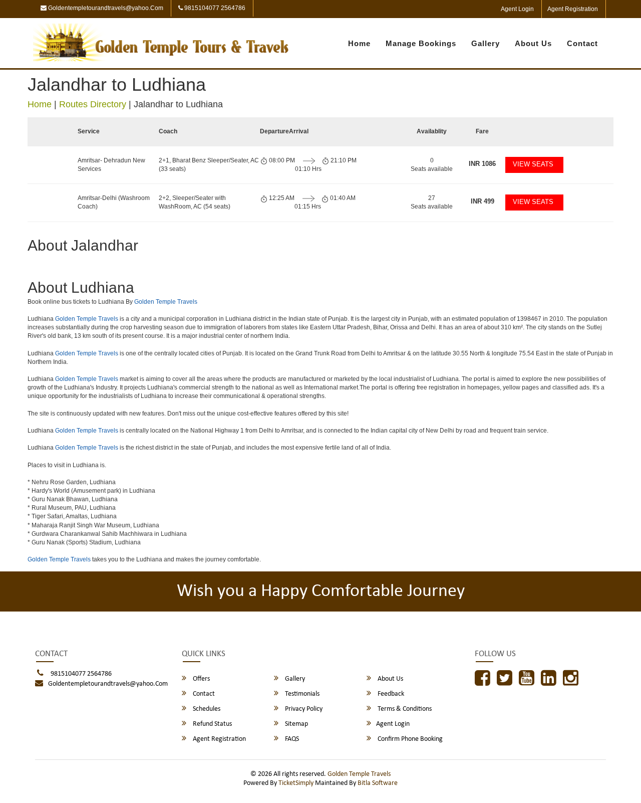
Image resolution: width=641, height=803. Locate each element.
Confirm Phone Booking (409, 739)
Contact (582, 43)
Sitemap (295, 724)
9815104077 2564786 (214, 8)
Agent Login (517, 9)
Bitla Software (378, 783)
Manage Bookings (421, 43)
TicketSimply (295, 783)
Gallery (485, 43)
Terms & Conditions (404, 709)
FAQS (291, 739)
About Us (533, 43)
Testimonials (301, 694)
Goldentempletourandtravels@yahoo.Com (105, 8)
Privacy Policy (303, 709)
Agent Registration (572, 9)
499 (482, 201)
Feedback (390, 694)
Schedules (205, 709)
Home (359, 43)
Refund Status (211, 724)
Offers (200, 679)
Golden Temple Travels (165, 301)
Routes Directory (92, 104)
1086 (482, 163)
